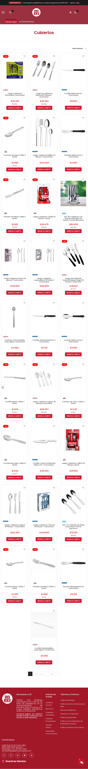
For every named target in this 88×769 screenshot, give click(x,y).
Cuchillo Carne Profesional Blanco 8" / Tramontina (44, 464)
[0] (10, 12)
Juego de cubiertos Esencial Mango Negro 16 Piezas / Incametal (73, 280)
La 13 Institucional (26, 21)
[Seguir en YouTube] (24, 755)
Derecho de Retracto (68, 710)
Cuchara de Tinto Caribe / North (73, 402)
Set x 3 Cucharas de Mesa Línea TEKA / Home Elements (73, 526)
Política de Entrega (67, 700)
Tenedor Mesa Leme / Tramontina (73, 156)
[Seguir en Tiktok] (31, 755)
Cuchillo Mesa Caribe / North (14, 402)
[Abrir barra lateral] (3, 387)
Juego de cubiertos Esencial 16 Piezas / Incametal (44, 95)
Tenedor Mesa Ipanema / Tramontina (73, 587)
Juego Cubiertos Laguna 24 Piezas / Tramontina (14, 526)
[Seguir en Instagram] (11, 755)
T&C (77, 3)
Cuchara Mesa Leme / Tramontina (73, 341)
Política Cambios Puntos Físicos (72, 727)
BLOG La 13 (49, 709)
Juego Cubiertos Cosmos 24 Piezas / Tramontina (44, 526)
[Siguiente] (58, 674)
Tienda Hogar (11, 22)
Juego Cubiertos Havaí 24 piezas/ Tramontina (15, 279)
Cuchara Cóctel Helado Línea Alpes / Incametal (15, 341)
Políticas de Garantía (68, 717)
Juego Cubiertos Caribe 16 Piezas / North (44, 217)
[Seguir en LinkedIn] (17, 755)
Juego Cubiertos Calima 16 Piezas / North (73, 464)
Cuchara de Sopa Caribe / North (14, 156)
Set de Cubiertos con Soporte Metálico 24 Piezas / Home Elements (73, 218)
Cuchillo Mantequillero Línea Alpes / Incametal (44, 649)
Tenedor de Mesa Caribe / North (14, 217)
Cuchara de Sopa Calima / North (14, 464)
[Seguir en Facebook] (4, 755)
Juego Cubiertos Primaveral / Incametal (14, 94)
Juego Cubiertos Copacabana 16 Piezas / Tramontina (44, 280)
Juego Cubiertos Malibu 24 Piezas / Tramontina (44, 156)
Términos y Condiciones (69, 714)
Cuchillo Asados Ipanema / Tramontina (44, 341)
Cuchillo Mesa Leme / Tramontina (73, 94)
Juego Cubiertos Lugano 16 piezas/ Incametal (44, 402)
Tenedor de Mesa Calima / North (44, 587)
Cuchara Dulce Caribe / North (15, 587)
